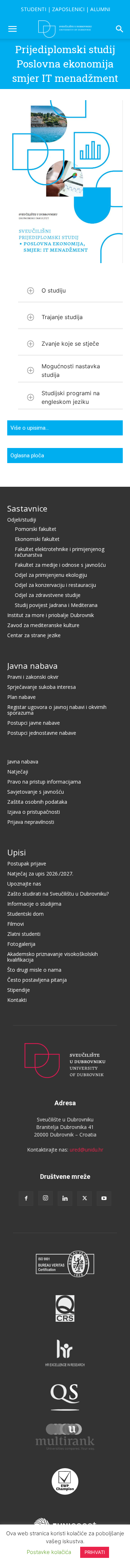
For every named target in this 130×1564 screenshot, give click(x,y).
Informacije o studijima (34, 903)
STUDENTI (33, 9)
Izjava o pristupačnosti (33, 811)
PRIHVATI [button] (94, 1552)
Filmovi (15, 923)
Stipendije (18, 989)
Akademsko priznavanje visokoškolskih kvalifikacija (52, 957)
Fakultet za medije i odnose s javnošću (60, 564)
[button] (12, 29)
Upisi (16, 852)
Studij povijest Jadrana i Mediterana (56, 605)
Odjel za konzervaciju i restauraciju (55, 585)
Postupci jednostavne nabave (41, 732)
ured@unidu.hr (86, 1149)
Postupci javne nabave (33, 722)
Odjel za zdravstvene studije (48, 595)
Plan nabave (21, 697)
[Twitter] (84, 1198)
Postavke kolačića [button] (49, 1552)
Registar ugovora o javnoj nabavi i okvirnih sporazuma (57, 710)
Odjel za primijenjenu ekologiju (51, 574)
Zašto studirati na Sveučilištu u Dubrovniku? (58, 893)
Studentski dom (25, 913)
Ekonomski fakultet (37, 539)
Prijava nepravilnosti (30, 821)
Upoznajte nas (24, 883)
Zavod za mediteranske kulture (43, 625)
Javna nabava (32, 665)
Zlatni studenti (23, 933)
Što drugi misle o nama (34, 969)
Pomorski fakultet (35, 529)
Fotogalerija (21, 943)
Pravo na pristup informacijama (44, 781)
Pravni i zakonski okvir (32, 676)
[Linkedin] (65, 1198)
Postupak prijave (26, 863)
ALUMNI (100, 9)
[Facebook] (26, 1198)
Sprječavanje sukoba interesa (41, 686)
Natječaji (17, 771)
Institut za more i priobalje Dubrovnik (50, 615)
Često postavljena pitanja (37, 979)
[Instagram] (45, 1198)
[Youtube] (104, 1198)
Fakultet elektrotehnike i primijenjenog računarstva (59, 552)
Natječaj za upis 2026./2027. (40, 873)
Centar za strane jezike (34, 635)
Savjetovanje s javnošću (35, 791)
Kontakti (17, 999)
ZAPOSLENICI (68, 9)
